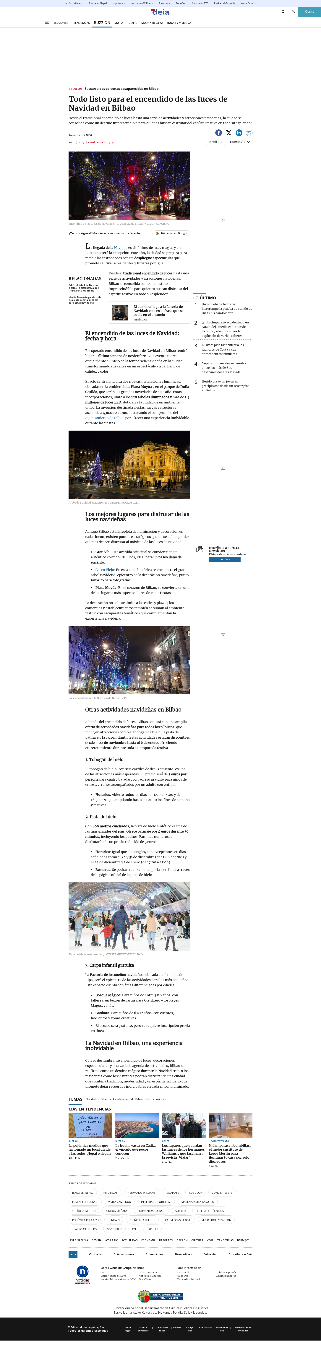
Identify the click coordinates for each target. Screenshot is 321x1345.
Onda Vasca (145, 1279)
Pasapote (172, 1192)
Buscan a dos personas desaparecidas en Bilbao (121, 89)
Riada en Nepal (82, 1192)
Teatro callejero (84, 1229)
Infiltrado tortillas (156, 1202)
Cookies (177, 1327)
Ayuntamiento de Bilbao (104, 418)
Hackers (152, 1229)
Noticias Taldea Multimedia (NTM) (118, 1279)
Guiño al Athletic (142, 1220)
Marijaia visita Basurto (197, 1202)
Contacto (95, 1254)
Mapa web (182, 1275)
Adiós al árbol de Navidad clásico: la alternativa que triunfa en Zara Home (84, 288)
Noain (115, 1220)
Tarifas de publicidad (188, 1279)
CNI (134, 1229)
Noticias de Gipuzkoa (150, 1275)
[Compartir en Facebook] (218, 133)
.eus (73, 1254)
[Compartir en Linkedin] (239, 133)
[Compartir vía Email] (249, 133)
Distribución (183, 1272)
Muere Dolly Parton (216, 1220)
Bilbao (90, 253)
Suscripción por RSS (226, 1275)
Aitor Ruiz (74, 1158)
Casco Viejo (104, 570)
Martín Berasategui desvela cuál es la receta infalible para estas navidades (85, 300)
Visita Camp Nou (119, 1202)
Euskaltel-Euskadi (85, 1202)
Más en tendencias (90, 1109)
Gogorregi (114, 1229)
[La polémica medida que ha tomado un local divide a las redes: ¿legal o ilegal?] (90, 1125)
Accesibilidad (205, 1327)
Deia (103, 1272)
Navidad (120, 247)
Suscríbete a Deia (240, 1254)
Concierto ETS (222, 1192)
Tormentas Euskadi (151, 1211)
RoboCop (195, 1192)
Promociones (154, 1254)
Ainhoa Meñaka (116, 1211)
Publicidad (210, 1254)
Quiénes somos (124, 1254)
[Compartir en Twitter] (229, 133)
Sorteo (180, 1211)
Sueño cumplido (84, 1211)
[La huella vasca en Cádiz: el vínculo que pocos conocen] (137, 1125)
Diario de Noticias (148, 1272)
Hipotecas (110, 1192)
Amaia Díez (75, 135)
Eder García (122, 1158)
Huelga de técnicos (210, 1211)
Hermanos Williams (141, 1192)
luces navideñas (157, 1098)
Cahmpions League (178, 1220)
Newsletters (183, 1254)
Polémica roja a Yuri (86, 1220)
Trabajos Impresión (226, 1272)
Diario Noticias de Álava (113, 1275)
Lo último (204, 297)
